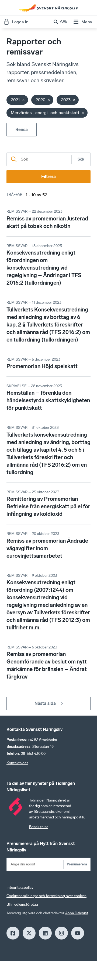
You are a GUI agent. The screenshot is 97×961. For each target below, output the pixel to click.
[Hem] (48, 8)
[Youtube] (77, 933)
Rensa (21, 129)
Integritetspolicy (19, 887)
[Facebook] (12, 933)
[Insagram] (61, 933)
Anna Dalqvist (76, 913)
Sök (81, 159)
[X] (29, 933)
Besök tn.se (38, 827)
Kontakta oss (17, 763)
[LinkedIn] (45, 933)
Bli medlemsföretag (22, 904)
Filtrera (48, 176)
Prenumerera (77, 864)
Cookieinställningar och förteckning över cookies (46, 896)
